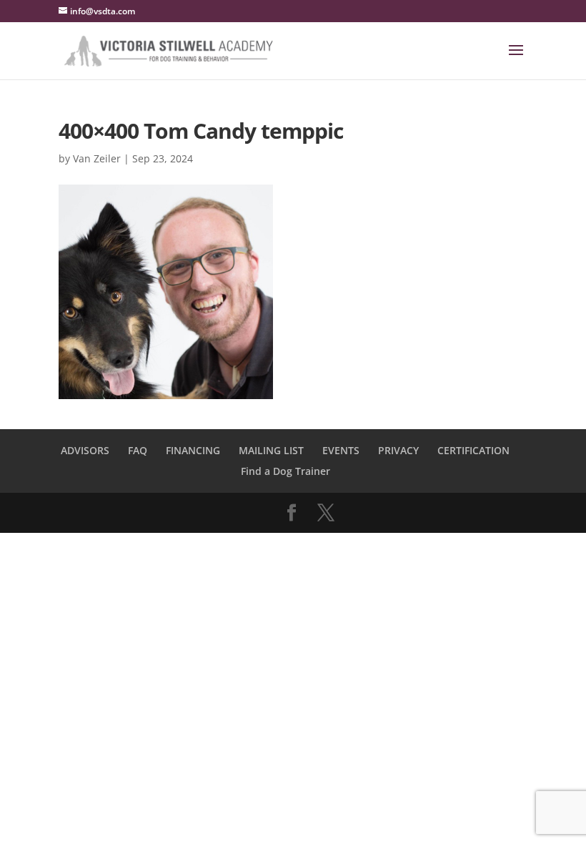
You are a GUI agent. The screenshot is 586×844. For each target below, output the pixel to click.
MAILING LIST (271, 450)
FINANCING (193, 450)
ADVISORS (85, 450)
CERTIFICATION (473, 450)
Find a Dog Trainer (285, 471)
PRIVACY (398, 450)
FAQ (137, 450)
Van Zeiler (97, 158)
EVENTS (340, 450)
